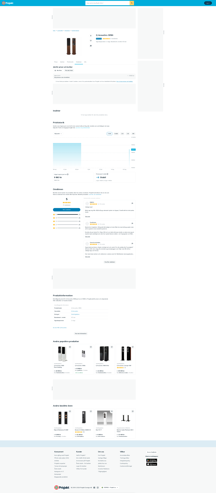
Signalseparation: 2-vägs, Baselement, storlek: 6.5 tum (111, 41)
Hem (54, 30)
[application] (94, 154)
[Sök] (132, 3)
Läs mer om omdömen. (95, 194)
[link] (110, 209)
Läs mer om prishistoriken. (83, 127)
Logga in (208, 3)
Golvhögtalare (75, 30)
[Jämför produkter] (91, 46)
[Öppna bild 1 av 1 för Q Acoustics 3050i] (71, 46)
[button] (91, 36)
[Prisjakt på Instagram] (98, 487)
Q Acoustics (74, 311)
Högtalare (67, 30)
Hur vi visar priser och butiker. (124, 81)
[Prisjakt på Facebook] (94, 487)
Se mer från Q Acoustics (60, 327)
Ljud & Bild (60, 30)
